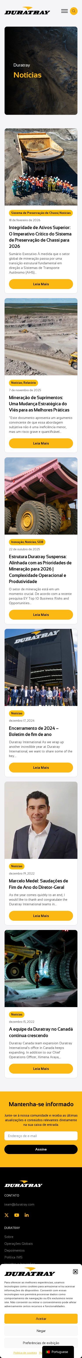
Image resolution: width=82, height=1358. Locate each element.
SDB (40, 542)
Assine (41, 1149)
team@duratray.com (19, 1204)
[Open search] (74, 11)
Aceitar (41, 1319)
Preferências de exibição (41, 1343)
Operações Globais (18, 1243)
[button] (75, 1271)
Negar (41, 1331)
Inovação (17, 542)
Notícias (65, 213)
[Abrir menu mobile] (64, 11)
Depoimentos (14, 1250)
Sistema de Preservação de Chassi (34, 213)
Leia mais (41, 284)
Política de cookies (25, 1352)
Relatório (29, 382)
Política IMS (13, 1257)
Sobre (8, 1237)
